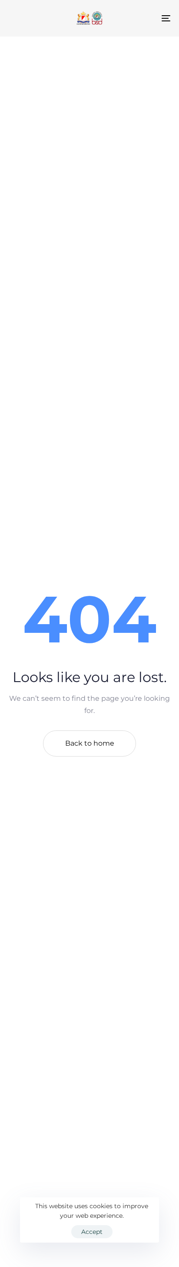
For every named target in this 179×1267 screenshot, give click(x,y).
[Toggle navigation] (143, 18)
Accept (92, 1232)
